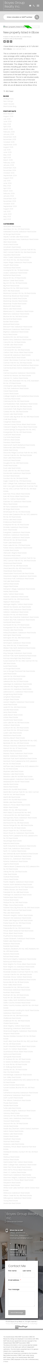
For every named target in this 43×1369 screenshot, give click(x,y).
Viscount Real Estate (11, 1121)
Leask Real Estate (10, 704)
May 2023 (7, 216)
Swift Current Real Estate (13, 1098)
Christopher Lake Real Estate (14, 386)
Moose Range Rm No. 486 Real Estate (18, 825)
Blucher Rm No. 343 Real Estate (15, 316)
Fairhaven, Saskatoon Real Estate (16, 537)
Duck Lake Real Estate (12, 468)
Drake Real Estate (10, 465)
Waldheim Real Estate (12, 1139)
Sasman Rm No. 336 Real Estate (15, 1015)
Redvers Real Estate (11, 954)
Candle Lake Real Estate (13, 345)
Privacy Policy (10, 1324)
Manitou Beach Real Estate (14, 738)
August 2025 (8, 147)
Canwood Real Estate (12, 347)
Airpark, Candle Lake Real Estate (16, 237)
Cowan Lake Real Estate (13, 414)
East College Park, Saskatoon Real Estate (19, 483)
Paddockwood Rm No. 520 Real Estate (18, 887)
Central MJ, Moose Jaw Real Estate (17, 375)
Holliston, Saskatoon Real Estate (15, 612)
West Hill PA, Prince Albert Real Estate (17, 1170)
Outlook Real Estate (11, 877)
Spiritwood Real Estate (12, 1054)
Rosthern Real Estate (11, 992)
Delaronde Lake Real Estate (14, 447)
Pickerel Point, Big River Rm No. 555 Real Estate (21, 907)
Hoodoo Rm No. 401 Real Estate (15, 614)
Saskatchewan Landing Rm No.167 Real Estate (21, 1010)
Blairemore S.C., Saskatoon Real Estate (18, 311)
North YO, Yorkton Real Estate (14, 851)
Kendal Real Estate (10, 640)
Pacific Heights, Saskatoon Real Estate (18, 882)
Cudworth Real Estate (12, 435)
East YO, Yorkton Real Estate (14, 499)
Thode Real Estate (10, 1103)
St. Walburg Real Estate (12, 1067)
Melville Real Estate (10, 784)
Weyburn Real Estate (11, 1185)
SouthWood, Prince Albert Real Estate (18, 1051)
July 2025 (6, 150)
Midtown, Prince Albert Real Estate (16, 805)
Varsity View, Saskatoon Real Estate (17, 1118)
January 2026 (8, 134)
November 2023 (9, 201)
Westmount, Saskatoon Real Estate (17, 1175)
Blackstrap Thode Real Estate (14, 303)
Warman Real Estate (11, 1141)
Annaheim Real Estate (12, 247)
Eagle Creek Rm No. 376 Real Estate (17, 481)
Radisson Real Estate (11, 943)
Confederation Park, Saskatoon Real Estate (20, 404)
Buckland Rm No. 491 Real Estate (15, 337)
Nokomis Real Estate (11, 843)
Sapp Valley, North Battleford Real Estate (19, 1000)
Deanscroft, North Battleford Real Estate (19, 445)
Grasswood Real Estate (12, 563)
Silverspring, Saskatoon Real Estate (17, 1028)
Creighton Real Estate (12, 422)
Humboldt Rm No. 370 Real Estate (16, 625)
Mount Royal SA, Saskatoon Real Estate (18, 833)
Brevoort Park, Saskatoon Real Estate (17, 327)
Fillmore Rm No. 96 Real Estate (15, 540)
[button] (10, 1243)
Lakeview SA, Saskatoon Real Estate (17, 689)
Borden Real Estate (10, 321)
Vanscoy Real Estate (11, 1113)
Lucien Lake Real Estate (12, 733)
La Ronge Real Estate (11, 668)
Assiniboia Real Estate (12, 268)
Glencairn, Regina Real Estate (15, 553)
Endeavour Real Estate (12, 522)
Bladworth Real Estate (12, 306)
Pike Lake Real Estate (11, 913)
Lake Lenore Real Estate (12, 679)
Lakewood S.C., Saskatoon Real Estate (18, 692)
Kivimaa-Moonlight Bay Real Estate (17, 658)
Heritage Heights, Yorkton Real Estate (18, 604)
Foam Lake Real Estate (12, 542)
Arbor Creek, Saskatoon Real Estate (17, 257)
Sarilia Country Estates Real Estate (16, 1003)
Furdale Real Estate (11, 550)
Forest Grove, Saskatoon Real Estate (17, 548)
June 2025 (7, 152)
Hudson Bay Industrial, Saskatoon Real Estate (21, 617)
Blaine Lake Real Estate (12, 309)
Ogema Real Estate (11, 864)
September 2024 (10, 175)
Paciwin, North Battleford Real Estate (17, 884)
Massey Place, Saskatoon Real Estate (18, 753)
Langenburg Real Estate (12, 694)
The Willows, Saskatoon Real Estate (17, 1100)
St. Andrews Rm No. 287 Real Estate (17, 1059)
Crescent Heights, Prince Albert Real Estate (20, 427)
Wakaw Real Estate (10, 1136)
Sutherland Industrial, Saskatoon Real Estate (20, 1093)
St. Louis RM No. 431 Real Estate (15, 1064)
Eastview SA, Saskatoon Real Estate (17, 501)
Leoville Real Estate (10, 710)
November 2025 (9, 139)
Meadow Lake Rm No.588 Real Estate (17, 776)
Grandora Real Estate (11, 555)
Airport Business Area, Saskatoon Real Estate (20, 239)
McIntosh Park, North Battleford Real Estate (20, 758)
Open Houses (8, 104)
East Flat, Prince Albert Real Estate (16, 494)
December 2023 (9, 198)
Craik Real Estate (10, 419)
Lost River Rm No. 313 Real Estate (15, 730)
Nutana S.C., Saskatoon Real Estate (17, 859)
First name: (12, 1271)
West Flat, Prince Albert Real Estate (17, 1167)
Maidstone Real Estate (12, 735)
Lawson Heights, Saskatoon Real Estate (18, 702)
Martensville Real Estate (12, 751)
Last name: (27, 1271)
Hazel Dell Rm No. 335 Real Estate (16, 599)
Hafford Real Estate (11, 584)
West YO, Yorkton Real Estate (14, 1172)
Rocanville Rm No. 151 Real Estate (16, 982)
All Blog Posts (8, 99)
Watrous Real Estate (11, 1157)
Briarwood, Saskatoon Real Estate (16, 329)
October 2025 (8, 142)
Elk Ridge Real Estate (11, 509)
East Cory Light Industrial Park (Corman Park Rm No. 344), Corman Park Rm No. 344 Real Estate (20, 488)
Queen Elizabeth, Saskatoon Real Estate (19, 938)
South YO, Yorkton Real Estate (15, 1049)
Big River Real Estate (11, 286)
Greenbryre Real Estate (12, 571)
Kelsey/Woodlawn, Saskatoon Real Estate (19, 632)
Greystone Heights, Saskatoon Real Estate (20, 576)
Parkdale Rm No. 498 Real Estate (16, 892)
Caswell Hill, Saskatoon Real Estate (16, 355)
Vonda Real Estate (10, 1126)
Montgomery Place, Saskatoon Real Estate (20, 818)
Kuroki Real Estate (10, 666)
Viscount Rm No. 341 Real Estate (15, 1123)
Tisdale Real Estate (10, 1105)
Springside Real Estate (12, 1057)
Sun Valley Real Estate (12, 1077)
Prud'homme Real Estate (13, 936)
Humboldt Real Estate (11, 622)
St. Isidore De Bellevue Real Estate (16, 1062)
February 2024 (8, 193)
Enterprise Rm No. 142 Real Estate (16, 525)
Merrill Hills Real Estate (11, 797)
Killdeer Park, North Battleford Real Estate (19, 648)
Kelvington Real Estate (12, 635)
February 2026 (9, 132)
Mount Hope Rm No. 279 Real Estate (17, 830)
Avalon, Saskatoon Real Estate (15, 273)
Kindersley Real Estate (12, 650)
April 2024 (7, 188)
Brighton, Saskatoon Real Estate (15, 332)
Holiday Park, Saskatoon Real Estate (17, 609)
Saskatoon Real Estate (12, 1013)
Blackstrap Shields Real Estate (15, 298)
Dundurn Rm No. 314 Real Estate (15, 478)
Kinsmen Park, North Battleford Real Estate (19, 656)
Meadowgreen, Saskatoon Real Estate (18, 779)
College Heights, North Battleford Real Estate (21, 396)
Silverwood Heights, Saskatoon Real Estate (20, 1031)
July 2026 (6, 119)
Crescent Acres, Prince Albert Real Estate (19, 424)
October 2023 (8, 204)
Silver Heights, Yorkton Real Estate (16, 1026)
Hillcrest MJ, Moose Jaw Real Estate (17, 607)
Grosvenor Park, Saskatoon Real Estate (18, 578)
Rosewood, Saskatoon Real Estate (16, 990)
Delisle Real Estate (10, 450)
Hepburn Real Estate (11, 602)
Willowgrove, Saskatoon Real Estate (17, 1198)
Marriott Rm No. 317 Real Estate (15, 748)
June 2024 (7, 183)
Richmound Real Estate (12, 961)
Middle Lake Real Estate (12, 802)
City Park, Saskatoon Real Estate (16, 388)
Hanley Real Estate (10, 591)
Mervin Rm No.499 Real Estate (14, 799)
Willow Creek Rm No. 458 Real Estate (17, 1195)
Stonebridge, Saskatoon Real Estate (17, 1075)
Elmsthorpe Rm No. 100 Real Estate (16, 512)
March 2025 (8, 160)
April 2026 (7, 126)
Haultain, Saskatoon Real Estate (15, 597)
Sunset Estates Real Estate (13, 1085)
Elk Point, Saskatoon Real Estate (15, 507)
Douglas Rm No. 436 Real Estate (15, 463)
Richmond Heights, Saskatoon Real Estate (19, 959)
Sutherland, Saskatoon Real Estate (16, 1095)
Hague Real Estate (10, 586)
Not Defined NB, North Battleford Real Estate (20, 854)
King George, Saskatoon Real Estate (17, 653)
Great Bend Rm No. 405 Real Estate (17, 568)
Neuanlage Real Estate (12, 841)
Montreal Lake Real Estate (13, 820)
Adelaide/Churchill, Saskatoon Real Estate (19, 231)
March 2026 (8, 129)
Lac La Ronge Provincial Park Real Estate (19, 671)
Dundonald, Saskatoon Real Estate (17, 473)
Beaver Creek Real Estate (13, 280)
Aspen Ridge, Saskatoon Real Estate (17, 262)
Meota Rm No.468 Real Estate (15, 789)
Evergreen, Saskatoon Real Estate (16, 532)
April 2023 (7, 219)
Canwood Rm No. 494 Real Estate (16, 350)
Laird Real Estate (9, 674)
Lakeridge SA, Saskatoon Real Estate (17, 684)
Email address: (14, 1280)
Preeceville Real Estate (12, 926)
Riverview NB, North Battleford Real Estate (19, 979)
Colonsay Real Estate (11, 399)
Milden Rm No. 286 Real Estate (15, 810)
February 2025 (9, 162)
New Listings (8, 101)
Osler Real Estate (10, 874)
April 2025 (7, 157)
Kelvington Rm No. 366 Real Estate (16, 638)
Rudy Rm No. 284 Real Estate (14, 997)
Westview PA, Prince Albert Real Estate (18, 1180)
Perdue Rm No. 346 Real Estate (15, 902)
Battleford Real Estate (12, 275)
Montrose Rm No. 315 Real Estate (16, 823)
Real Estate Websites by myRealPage (26, 1324)
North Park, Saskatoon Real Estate (16, 848)
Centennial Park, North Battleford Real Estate (21, 365)
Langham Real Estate (11, 697)
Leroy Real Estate (10, 712)
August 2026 (8, 116)
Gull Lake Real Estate (11, 581)
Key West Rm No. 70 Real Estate (15, 645)
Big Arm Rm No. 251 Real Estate (15, 283)
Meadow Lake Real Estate (13, 774)
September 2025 (10, 145)
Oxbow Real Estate (10, 879)
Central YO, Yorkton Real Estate (15, 378)
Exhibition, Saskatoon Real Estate (16, 535)
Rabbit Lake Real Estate (12, 941)
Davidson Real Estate (11, 442)
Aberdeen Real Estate (12, 226)
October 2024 (8, 173)
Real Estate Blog (9, 106)
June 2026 (7, 121)
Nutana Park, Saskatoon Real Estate (17, 856)
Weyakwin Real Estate (12, 1183)
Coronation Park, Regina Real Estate (17, 409)
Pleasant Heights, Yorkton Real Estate (18, 915)
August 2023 (8, 209)
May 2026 (7, 124)
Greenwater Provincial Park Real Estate (18, 573)
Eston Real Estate (10, 530)
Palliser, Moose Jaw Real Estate (15, 889)
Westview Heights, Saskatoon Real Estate (19, 1177)
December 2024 (9, 168)
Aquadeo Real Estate (11, 255)
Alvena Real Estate (10, 244)
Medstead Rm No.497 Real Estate (16, 782)
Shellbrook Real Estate (12, 1018)
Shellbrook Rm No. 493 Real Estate (16, 1021)
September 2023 (10, 206)
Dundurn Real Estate (11, 476)
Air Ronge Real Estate (11, 234)
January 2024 (8, 196)
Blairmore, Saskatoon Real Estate (16, 314)
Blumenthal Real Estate (12, 319)
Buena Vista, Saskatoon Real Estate (17, 339)
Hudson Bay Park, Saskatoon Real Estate (19, 620)
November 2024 (9, 170)
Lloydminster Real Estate (12, 720)
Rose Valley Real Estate (12, 985)
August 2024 (8, 178)
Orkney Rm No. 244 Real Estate (15, 871)
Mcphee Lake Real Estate (13, 771)
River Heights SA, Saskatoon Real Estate (18, 967)
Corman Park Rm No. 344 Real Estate (17, 406)
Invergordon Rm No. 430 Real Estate (17, 627)
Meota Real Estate (10, 787)
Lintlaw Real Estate (10, 717)
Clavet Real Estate (10, 391)
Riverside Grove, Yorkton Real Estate (17, 977)
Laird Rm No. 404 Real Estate (14, 676)
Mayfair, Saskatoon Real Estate (15, 756)
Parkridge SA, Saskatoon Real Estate (17, 895)
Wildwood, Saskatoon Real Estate (16, 1193)
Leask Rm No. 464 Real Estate (14, 707)
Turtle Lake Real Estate (12, 1108)
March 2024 (7, 191)
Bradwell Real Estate (11, 324)
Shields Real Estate (10, 1023)
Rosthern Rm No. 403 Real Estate (16, 995)
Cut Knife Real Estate (11, 437)
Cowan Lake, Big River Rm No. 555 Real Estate (21, 417)
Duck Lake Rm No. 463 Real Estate (16, 470)
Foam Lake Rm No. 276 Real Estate (16, 545)
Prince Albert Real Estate (13, 933)
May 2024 (7, 186)
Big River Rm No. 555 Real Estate (15, 288)
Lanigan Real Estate (11, 699)
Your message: (14, 1289)
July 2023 (6, 211)
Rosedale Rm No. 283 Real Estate (16, 987)
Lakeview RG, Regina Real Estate (16, 686)
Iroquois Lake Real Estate (13, 630)
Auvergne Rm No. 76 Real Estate (15, 270)
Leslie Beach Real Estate (13, 715)
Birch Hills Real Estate (11, 291)
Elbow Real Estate (16, 39)
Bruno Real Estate (10, 334)
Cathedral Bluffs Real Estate (14, 357)
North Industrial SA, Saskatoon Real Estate (19, 846)
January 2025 (8, 165)
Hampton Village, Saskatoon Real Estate (19, 589)
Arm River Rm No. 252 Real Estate (16, 260)
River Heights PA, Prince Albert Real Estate (19, 964)
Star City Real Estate (11, 1072)
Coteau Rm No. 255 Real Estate (15, 411)
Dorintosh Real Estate (11, 460)
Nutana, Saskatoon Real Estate (15, 861)
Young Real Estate (10, 1200)
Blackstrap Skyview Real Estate (15, 301)
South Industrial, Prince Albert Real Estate (19, 1046)
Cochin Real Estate (10, 393)
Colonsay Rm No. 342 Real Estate (16, 401)
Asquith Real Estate (11, 265)
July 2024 (6, 180)
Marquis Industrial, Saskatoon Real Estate (19, 746)
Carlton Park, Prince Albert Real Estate (18, 352)
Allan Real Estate (9, 242)
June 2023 (7, 214)
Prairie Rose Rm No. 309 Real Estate (17, 923)
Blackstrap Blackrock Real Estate (16, 296)
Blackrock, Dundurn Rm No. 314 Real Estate (19, 293)
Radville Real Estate (11, 946)
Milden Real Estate (10, 807)
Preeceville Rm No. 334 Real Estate (16, 928)
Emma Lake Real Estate (12, 519)
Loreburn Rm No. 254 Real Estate (16, 728)
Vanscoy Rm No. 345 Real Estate (16, 1116)
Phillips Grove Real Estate (13, 905)
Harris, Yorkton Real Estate (13, 594)
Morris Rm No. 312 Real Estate (14, 828)
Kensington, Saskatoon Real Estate (17, 643)
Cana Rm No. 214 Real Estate (14, 342)
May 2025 (7, 155)
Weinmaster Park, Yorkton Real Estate (18, 1162)
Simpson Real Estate (11, 1033)
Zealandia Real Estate (12, 1203)
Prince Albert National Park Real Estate (18, 931)
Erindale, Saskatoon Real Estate (15, 527)
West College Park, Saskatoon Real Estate (19, 1165)
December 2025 (9, 137)
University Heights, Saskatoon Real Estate (19, 1111)
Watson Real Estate (11, 1159)
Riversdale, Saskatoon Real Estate (16, 969)
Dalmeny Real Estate (11, 440)
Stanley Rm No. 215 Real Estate (15, 1069)
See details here (19, 49)
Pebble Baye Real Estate (13, 897)
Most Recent (8, 114)
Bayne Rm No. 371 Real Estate (14, 278)
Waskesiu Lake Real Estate (13, 1144)
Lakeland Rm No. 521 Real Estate (15, 681)
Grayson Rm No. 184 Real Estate (15, 566)
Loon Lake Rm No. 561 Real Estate (16, 722)
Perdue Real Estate (10, 900)
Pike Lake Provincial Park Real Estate (17, 910)
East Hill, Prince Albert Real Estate (16, 496)
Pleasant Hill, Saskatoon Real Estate (17, 918)
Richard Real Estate (11, 956)
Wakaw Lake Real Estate (12, 1134)
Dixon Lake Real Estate (12, 458)
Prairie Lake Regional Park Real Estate (18, 920)
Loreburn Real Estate (11, 725)
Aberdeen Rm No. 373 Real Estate (16, 229)
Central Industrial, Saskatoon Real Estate (19, 373)
